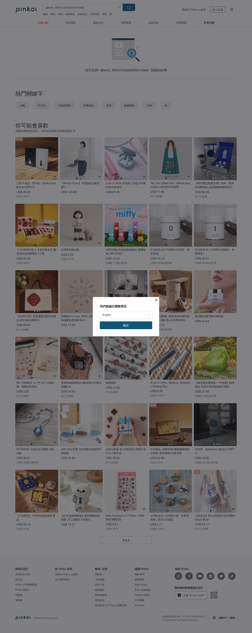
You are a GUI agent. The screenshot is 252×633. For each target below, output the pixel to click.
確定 (126, 325)
